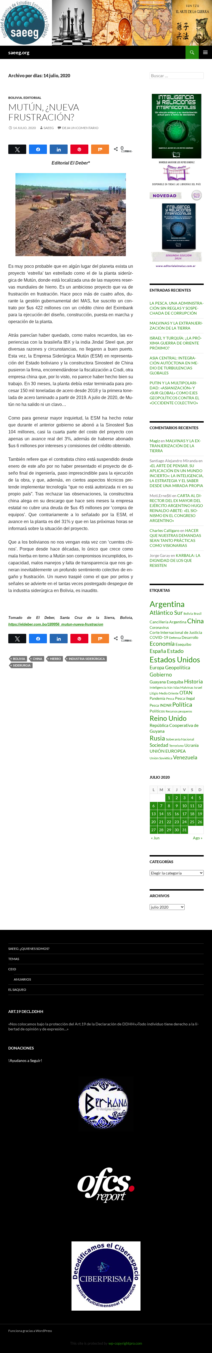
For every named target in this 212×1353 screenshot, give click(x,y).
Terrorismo (176, 745)
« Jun (155, 837)
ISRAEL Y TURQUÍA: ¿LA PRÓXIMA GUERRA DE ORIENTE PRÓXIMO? (176, 343)
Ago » (197, 837)
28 (161, 829)
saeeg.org (18, 52)
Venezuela (185, 757)
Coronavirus (159, 627)
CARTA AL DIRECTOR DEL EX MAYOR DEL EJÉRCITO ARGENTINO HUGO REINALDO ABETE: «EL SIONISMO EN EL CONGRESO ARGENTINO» (176, 508)
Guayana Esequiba (166, 681)
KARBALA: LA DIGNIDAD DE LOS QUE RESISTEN (175, 560)
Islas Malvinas (183, 687)
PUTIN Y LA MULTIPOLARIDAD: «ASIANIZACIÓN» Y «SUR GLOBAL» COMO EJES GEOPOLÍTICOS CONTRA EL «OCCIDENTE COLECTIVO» (174, 392)
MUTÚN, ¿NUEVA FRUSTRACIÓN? (43, 112)
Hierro (55, 658)
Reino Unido (168, 718)
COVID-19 (159, 637)
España (158, 651)
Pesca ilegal (185, 698)
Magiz (155, 440)
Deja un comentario (80, 128)
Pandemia (157, 698)
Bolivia (15, 98)
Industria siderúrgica (87, 658)
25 (192, 821)
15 (169, 813)
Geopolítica (177, 667)
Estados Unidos (175, 659)
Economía (162, 643)
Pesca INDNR (160, 705)
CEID (12, 969)
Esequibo (183, 644)
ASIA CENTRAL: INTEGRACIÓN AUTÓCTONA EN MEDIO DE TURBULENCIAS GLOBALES (174, 365)
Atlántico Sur (166, 612)
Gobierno (161, 674)
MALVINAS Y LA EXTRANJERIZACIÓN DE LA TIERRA (176, 325)
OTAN (185, 693)
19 (200, 813)
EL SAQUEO (17, 989)
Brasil (198, 613)
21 (161, 821)
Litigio (154, 693)
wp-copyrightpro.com (125, 1343)
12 (200, 805)
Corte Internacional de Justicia (176, 632)
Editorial (32, 98)
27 (153, 829)
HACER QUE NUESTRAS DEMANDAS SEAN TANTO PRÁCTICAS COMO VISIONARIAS (175, 538)
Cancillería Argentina (168, 621)
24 (184, 821)
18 (192, 813)
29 (169, 829)
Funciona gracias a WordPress (30, 1331)
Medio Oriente (169, 693)
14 (161, 813)
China (37, 658)
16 (176, 813)
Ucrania (191, 745)
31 (184, 829)
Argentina (167, 604)
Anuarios (22, 979)
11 (192, 805)
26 (200, 821)
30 (176, 829)
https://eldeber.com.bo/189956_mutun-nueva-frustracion (55, 624)
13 (153, 813)
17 (184, 813)
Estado (175, 650)
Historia (193, 681)
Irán (170, 687)
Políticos (157, 711)
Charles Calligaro (164, 530)
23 (176, 821)
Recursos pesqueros (179, 711)
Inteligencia (158, 687)
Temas (13, 959)
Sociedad (159, 745)
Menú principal (205, 52)
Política (182, 704)
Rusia (157, 738)
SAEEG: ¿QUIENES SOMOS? (28, 948)
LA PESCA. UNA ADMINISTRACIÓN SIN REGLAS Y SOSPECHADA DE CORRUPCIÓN (177, 308)
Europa (157, 667)
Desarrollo (190, 637)
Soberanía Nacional (180, 739)
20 (153, 821)
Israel (198, 687)
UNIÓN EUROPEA (168, 750)
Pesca (170, 698)
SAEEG (49, 128)
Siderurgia (22, 665)
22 (169, 821)
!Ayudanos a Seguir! (25, 1060)
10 (184, 805)
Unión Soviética (161, 758)
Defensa (175, 638)
